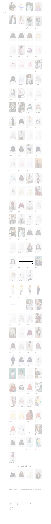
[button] (26, 261)
